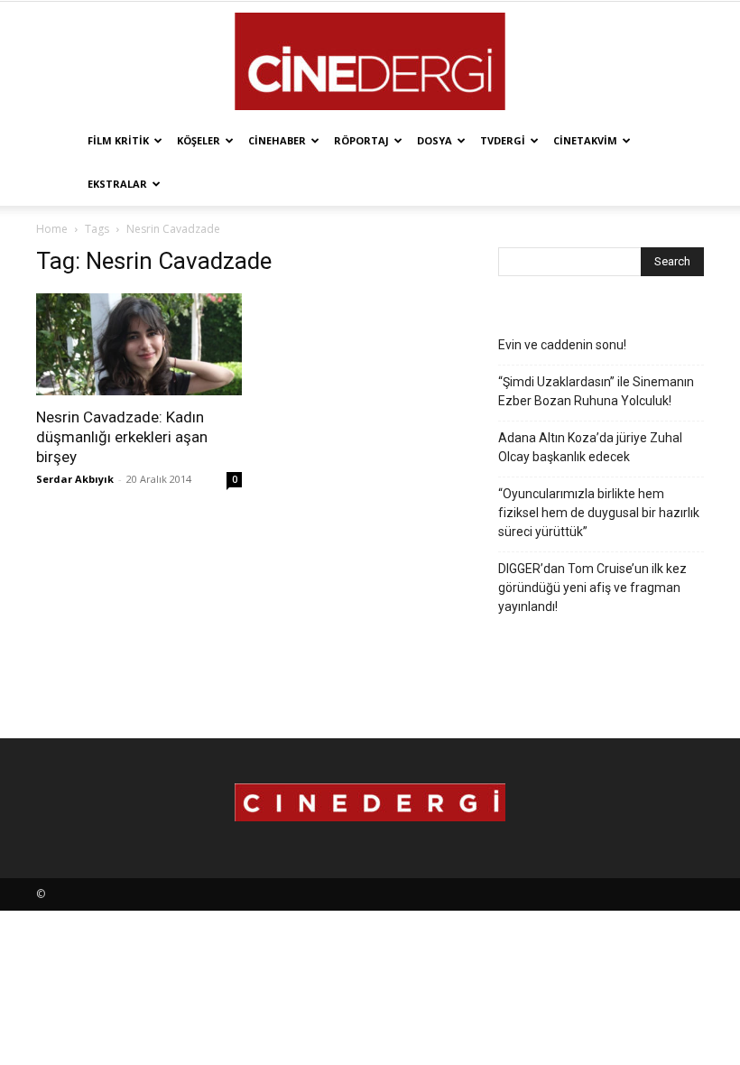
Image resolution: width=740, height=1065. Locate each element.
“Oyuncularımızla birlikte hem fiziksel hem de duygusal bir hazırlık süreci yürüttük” (598, 512)
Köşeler (198, 140)
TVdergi (502, 140)
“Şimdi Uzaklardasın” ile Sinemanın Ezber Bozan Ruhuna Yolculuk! (596, 391)
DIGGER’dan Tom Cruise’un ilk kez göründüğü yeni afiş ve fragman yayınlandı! (592, 587)
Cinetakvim (585, 140)
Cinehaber (277, 140)
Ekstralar (117, 183)
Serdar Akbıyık (75, 479)
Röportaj (361, 140)
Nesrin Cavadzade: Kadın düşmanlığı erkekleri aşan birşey (122, 437)
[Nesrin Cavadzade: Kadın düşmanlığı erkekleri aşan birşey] (139, 344)
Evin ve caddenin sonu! (562, 345)
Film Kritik (118, 140)
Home (52, 228)
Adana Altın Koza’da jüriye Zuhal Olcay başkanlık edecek (590, 447)
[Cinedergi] (370, 61)
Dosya (434, 140)
